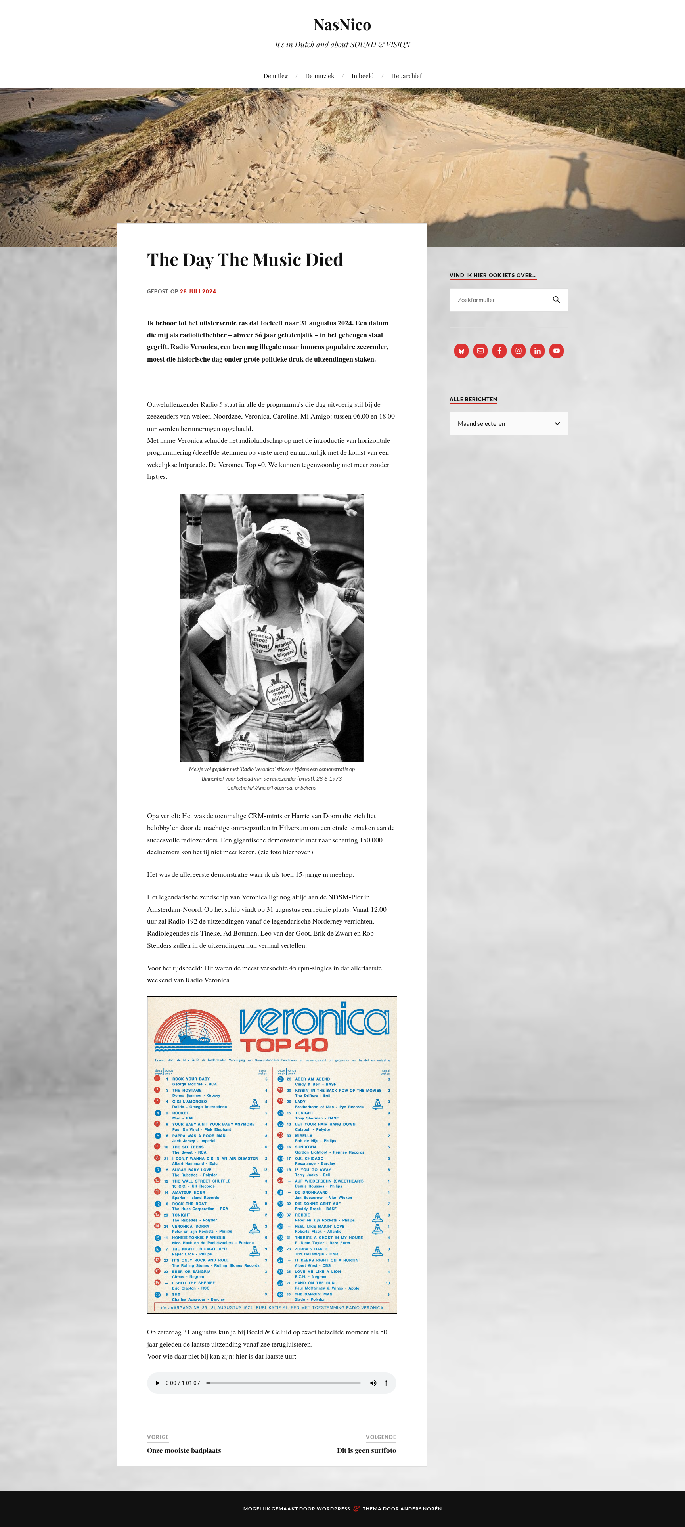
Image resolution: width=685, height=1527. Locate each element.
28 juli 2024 (198, 291)
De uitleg (276, 75)
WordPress (333, 1509)
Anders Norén (421, 1509)
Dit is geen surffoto (366, 1450)
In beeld (363, 75)
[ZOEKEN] (556, 300)
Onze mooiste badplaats (184, 1450)
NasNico (342, 24)
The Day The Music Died (245, 258)
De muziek (319, 75)
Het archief (406, 75)
